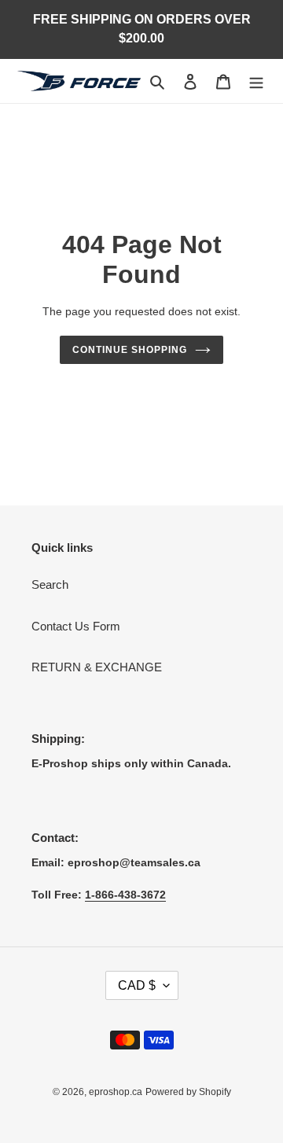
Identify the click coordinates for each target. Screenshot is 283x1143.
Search (49, 584)
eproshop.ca (115, 1091)
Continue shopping (129, 349)
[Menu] (256, 81)
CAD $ (137, 985)
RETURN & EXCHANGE (96, 667)
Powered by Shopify (188, 1091)
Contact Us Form (75, 626)
